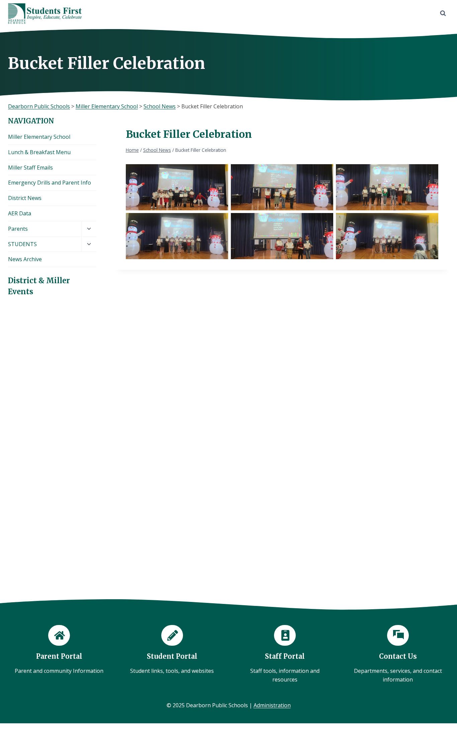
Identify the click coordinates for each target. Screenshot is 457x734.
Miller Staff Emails (30, 167)
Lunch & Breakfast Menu (39, 152)
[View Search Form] (443, 13)
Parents (18, 228)
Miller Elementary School (39, 136)
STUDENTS (22, 244)
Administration (272, 705)
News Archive (25, 259)
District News (24, 198)
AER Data (19, 213)
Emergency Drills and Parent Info (49, 182)
